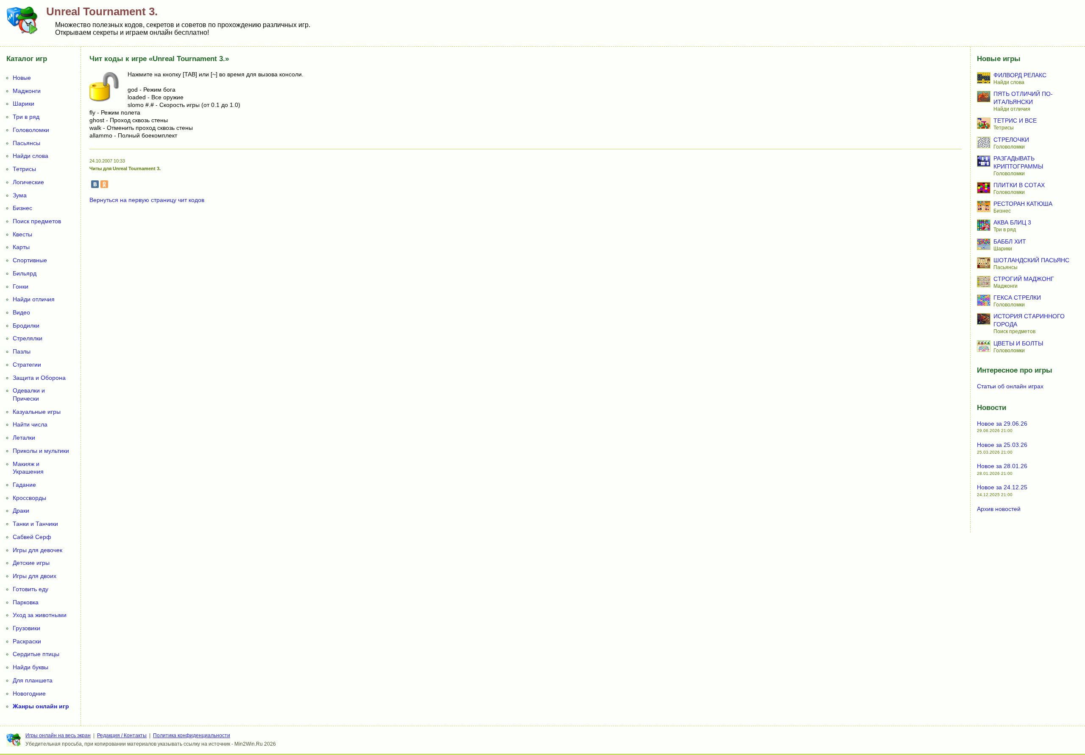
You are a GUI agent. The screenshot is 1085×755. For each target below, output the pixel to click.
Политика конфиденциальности (191, 735)
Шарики (23, 103)
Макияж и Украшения (28, 467)
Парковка (26, 602)
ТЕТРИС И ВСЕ (1015, 120)
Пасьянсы (26, 143)
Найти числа (30, 424)
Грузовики (26, 628)
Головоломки (31, 129)
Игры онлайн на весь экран (58, 735)
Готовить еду (30, 589)
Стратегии (27, 364)
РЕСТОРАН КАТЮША (1022, 203)
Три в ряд (26, 116)
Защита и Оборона (39, 377)
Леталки (24, 437)
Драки (21, 510)
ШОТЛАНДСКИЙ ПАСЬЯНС (1031, 260)
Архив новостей (999, 508)
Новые (22, 77)
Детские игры (31, 562)
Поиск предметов (37, 221)
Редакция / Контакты (122, 735)
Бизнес (22, 208)
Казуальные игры (37, 411)
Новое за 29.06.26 (1002, 423)
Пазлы (22, 351)
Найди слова (30, 155)
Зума (20, 195)
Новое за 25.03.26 (1002, 444)
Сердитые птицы (36, 654)
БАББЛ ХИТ (1009, 241)
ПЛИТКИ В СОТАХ (1019, 185)
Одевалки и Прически (29, 394)
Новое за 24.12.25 (1002, 487)
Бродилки (26, 325)
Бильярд (24, 273)
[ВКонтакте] (95, 184)
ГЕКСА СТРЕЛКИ (1017, 297)
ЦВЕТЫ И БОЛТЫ (1018, 343)
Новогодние (29, 693)
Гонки (20, 286)
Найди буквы (30, 667)
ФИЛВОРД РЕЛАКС (1019, 75)
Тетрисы (24, 169)
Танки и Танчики (35, 523)
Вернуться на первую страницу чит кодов (146, 199)
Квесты (22, 234)
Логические (28, 182)
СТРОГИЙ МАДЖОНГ (1023, 278)
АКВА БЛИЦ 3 (1012, 222)
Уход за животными (40, 615)
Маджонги (27, 90)
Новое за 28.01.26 (1002, 466)
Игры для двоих (34, 576)
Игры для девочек (37, 550)
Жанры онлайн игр (41, 706)
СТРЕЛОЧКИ (1011, 139)
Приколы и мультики (41, 450)
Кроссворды (29, 497)
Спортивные (30, 260)
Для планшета (33, 680)
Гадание (24, 484)
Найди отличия (34, 299)
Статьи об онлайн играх (1010, 386)
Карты (21, 247)
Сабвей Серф (32, 536)
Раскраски (27, 641)
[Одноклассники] (104, 184)
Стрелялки (27, 338)
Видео (21, 312)
